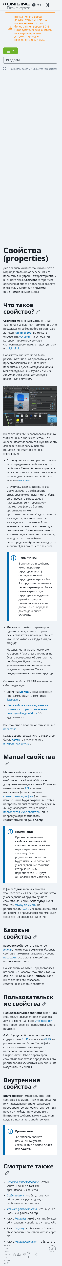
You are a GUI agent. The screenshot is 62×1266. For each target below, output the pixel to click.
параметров (23, 332)
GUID (26, 909)
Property (19, 1228)
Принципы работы (19, 68)
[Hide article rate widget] (36, 1254)
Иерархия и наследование (23, 1182)
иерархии (10, 957)
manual (7, 949)
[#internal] (35, 1086)
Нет (28, 1254)
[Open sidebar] (10, 50)
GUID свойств (16, 1195)
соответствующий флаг (18, 796)
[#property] (38, 311)
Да (19, 1254)
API (27, 788)
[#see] (7, 1172)
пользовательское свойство (21, 812)
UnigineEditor (14, 348)
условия (24, 336)
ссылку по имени (26, 905)
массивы (24, 480)
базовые (12, 699)
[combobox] (36, 5)
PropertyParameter (26, 1241)
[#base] (35, 936)
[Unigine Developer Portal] (16, 6)
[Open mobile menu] (54, 5)
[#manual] (7, 763)
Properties (20, 1218)
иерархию (10, 729)
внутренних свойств (16, 743)
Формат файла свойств (22, 1209)
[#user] (44, 1003)
